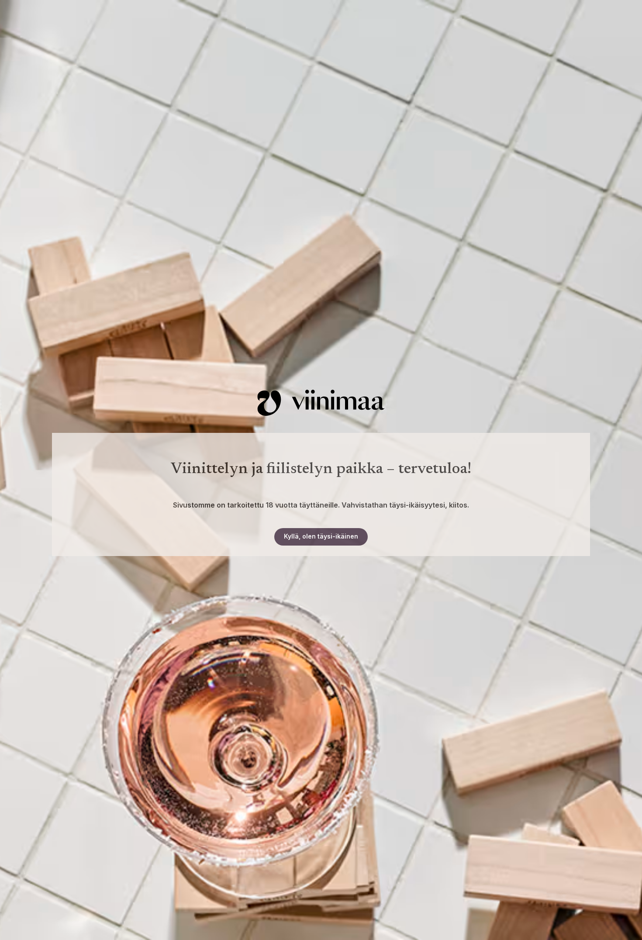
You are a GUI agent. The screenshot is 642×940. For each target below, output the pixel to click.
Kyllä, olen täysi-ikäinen (321, 536)
